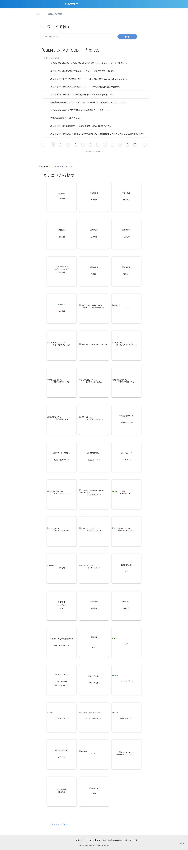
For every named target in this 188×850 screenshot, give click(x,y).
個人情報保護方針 (101, 840)
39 (127, 144)
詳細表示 (96, 63)
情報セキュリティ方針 (131, 840)
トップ (37, 14)
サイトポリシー (90, 840)
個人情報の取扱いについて (115, 840)
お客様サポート (80, 840)
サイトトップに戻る (58, 824)
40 (135, 144)
